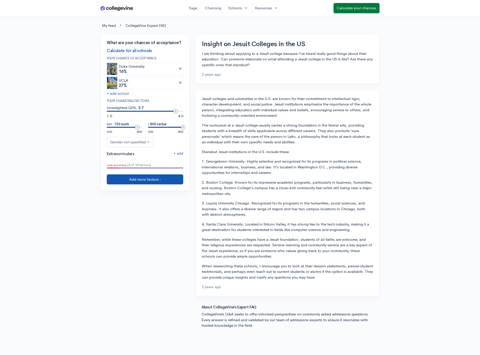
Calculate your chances (356, 8)
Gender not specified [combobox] (128, 142)
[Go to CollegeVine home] (116, 8)
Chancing (213, 8)
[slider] (175, 111)
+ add (178, 153)
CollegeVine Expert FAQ (146, 25)
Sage (193, 8)
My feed (109, 25)
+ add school (118, 93)
